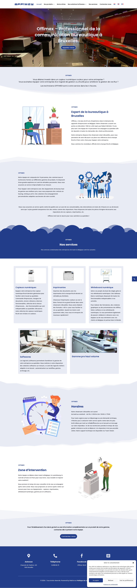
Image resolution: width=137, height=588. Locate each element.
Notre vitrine (61, 4)
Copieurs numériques (26, 287)
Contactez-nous (105, 4)
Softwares (25, 356)
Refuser (110, 580)
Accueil (39, 4)
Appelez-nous (68, 47)
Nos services (93, 4)
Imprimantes (59, 287)
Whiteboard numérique (102, 287)
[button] (133, 563)
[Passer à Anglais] (118, 6)
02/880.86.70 (55, 565)
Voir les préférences (126, 580)
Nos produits (48, 4)
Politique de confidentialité (111, 584)
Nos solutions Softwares (76, 4)
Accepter (96, 580)
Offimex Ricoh (81, 565)
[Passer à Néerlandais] (114, 6)
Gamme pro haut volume (85, 356)
